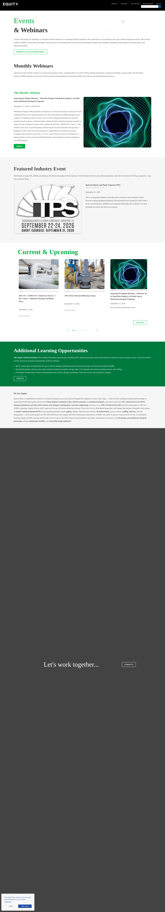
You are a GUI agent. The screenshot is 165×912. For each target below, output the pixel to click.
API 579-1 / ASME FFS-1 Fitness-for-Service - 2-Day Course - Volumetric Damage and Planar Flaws (37, 298)
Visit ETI (20, 378)
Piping (87, 187)
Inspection (112, 307)
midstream (33, 421)
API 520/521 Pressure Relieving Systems (80, 296)
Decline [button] (11, 906)
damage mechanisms (22, 405)
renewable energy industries (60, 421)
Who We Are (114, 3)
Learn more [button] (7, 901)
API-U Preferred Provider (111, 405)
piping (68, 411)
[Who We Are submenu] (118, 3)
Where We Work (135, 3)
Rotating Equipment (94, 187)
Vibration (102, 187)
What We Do (124, 3)
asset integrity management (59, 405)
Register (19, 146)
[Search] (159, 6)
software (132, 411)
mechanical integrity (96, 402)
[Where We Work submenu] (140, 3)
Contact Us (129, 664)
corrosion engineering (79, 405)
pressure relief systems (39, 405)
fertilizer (42, 421)
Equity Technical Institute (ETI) (28, 411)
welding (125, 411)
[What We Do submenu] (128, 3)
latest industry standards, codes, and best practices (66, 402)
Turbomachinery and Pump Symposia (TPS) (103, 185)
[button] (68, 330)
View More (140, 323)
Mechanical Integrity (121, 307)
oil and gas (122, 418)
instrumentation (103, 411)
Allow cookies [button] (24, 906)
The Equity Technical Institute (25, 357)
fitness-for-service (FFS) (135, 402)
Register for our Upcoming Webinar (30, 52)
